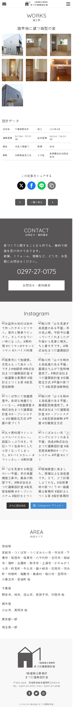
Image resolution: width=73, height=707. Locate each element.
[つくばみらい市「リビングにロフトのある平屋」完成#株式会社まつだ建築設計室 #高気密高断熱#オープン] (54, 446)
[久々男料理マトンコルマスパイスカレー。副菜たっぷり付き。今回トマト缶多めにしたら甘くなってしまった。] (18, 446)
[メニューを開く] (68, 3)
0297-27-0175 (36, 271)
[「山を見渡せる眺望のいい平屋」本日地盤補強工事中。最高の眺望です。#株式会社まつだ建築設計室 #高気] (18, 483)
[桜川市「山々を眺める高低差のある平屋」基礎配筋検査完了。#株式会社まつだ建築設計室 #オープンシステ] (54, 410)
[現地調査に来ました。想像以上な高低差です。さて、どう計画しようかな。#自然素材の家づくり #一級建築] (54, 483)
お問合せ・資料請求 (37, 285)
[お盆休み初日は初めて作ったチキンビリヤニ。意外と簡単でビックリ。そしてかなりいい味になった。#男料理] (18, 337)
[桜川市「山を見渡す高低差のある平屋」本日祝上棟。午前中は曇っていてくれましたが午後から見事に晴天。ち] (54, 337)
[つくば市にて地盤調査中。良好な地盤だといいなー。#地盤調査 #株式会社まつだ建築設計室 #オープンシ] (18, 410)
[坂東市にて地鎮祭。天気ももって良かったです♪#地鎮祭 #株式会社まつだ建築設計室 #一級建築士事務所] (18, 374)
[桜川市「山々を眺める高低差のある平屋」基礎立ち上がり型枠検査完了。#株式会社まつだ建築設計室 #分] (54, 374)
